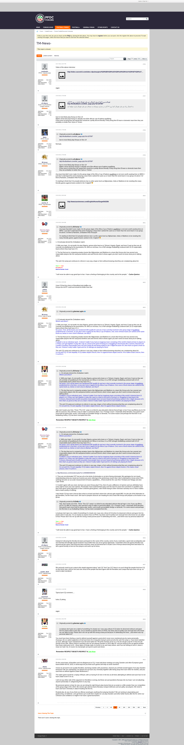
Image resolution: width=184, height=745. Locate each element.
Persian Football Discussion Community (63, 31)
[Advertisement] (92, 7)
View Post (81, 134)
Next (144, 707)
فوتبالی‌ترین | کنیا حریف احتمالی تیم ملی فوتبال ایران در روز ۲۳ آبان (88, 102)
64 (119, 707)
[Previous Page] (138, 59)
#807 (144, 564)
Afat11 (45, 667)
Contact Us (115, 27)
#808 (144, 589)
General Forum (88, 27)
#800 (144, 195)
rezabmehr (44, 71)
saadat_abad (44, 571)
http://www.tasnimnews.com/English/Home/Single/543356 (88, 201)
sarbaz (45, 289)
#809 (144, 619)
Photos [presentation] (56, 55)
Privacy (137, 736)
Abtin (44, 137)
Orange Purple (42, 736)
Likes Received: (42, 82)
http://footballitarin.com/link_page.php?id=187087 (85, 104)
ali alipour (44, 103)
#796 (144, 64)
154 (129, 707)
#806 (144, 538)
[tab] (39, 55)
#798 (144, 130)
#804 (144, 367)
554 (134, 707)
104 (124, 707)
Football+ (76, 27)
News (38, 27)
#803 (144, 307)
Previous (98, 707)
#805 (144, 428)
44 (111, 707)
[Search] (147, 18)
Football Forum (62, 27)
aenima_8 (45, 203)
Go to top (145, 736)
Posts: (39, 81)
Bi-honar (45, 162)
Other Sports (103, 27)
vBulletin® (140, 742)
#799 (144, 155)
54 (115, 707)
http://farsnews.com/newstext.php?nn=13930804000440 (76, 473)
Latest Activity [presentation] (47, 55)
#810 (144, 659)
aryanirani (44, 596)
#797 (144, 96)
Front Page (116, 736)
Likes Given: (41, 84)
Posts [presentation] (39, 55)
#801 (144, 223)
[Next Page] (139, 59)
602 (139, 707)
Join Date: (41, 80)
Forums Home (48, 27)
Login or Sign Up (142, 1)
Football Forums (48, 31)
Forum (41, 31)
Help (123, 736)
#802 (144, 282)
